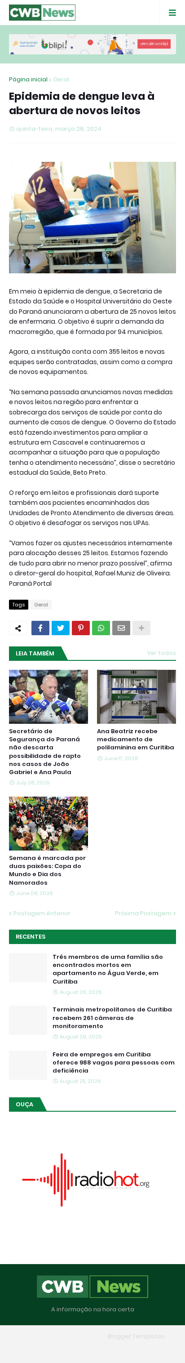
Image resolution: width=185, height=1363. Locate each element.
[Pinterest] (81, 628)
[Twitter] (61, 628)
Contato (110, 1349)
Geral (61, 79)
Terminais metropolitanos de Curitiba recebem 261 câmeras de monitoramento (112, 1018)
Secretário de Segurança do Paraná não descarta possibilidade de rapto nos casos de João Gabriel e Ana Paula (45, 751)
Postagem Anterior (41, 913)
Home (27, 1349)
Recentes (30, 936)
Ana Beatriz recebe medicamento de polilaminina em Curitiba (135, 739)
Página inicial (28, 79)
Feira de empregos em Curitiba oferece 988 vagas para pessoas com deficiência (114, 1063)
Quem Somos (67, 1349)
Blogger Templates (136, 1336)
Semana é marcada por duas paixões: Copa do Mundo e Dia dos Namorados (47, 870)
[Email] (121, 628)
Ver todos (161, 653)
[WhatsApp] (101, 628)
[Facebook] (40, 628)
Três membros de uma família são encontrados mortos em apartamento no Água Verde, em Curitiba (108, 969)
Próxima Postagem (143, 913)
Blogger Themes (79, 1336)
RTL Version (150, 1349)
